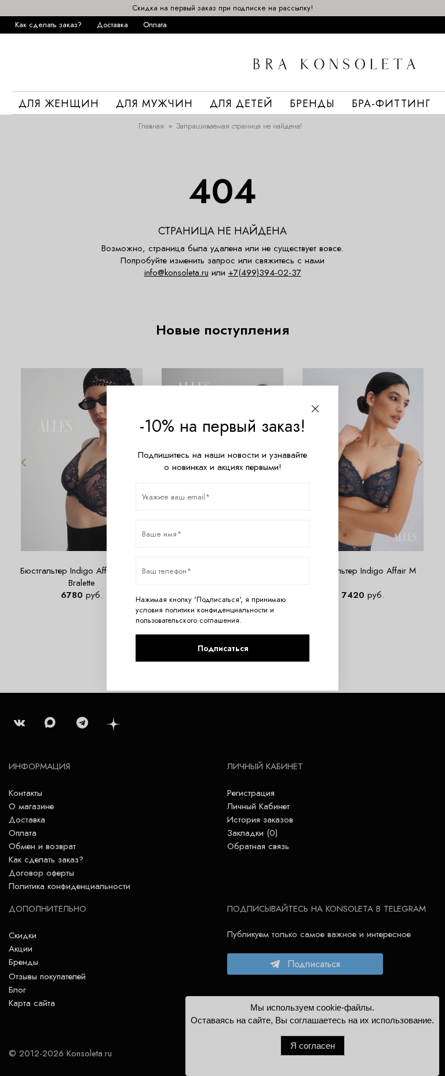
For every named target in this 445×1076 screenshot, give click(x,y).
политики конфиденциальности (216, 610)
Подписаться (223, 648)
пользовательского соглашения (187, 620)
